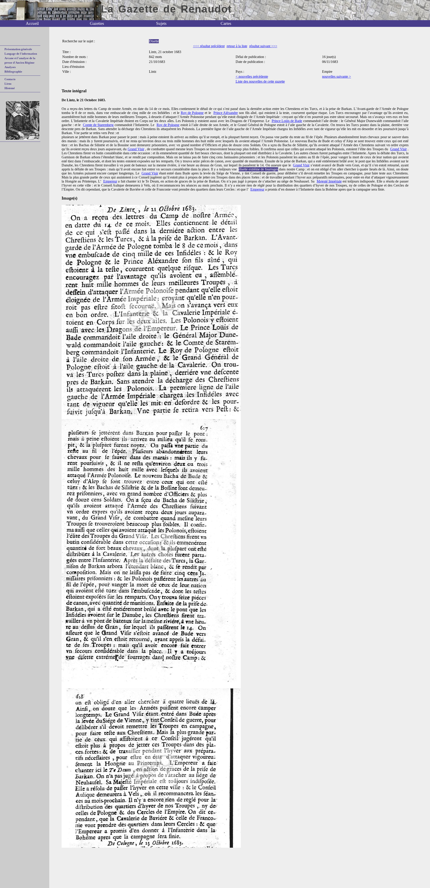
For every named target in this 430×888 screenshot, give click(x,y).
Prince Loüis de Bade (287, 121)
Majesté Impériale (329, 181)
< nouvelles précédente (252, 76)
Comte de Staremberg (98, 125)
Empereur (110, 181)
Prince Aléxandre (225, 113)
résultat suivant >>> (263, 46)
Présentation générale (18, 49)
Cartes (226, 23)
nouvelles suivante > (336, 76)
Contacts (9, 79)
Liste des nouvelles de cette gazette (260, 81)
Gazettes (97, 23)
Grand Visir (136, 149)
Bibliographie (13, 71)
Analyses (10, 67)
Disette (154, 41)
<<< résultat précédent (209, 46)
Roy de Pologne (192, 113)
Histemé (9, 88)
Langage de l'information (20, 53)
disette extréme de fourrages (258, 169)
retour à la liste (237, 46)
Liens (7, 83)
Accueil (32, 23)
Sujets (161, 23)
